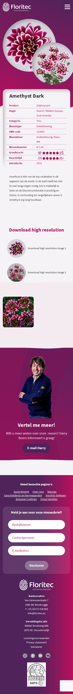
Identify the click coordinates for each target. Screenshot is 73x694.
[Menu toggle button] (67, 7)
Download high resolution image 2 (47, 272)
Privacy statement (36, 642)
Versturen (36, 565)
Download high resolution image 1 (47, 248)
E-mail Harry (36, 448)
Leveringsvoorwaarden (36, 638)
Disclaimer (36, 647)
